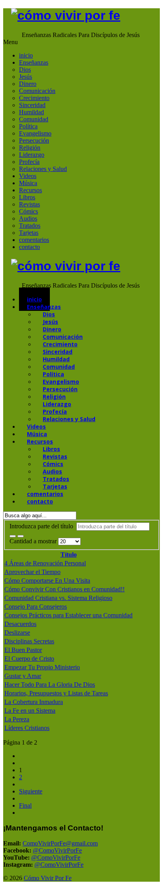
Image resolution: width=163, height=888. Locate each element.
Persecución (34, 140)
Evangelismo (35, 133)
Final (25, 805)
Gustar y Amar (22, 676)
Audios (28, 218)
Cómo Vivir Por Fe (48, 878)
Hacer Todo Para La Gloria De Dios (49, 684)
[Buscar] (12, 536)
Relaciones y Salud (43, 168)
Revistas (29, 204)
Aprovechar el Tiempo (32, 571)
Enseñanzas (33, 62)
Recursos (30, 190)
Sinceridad (32, 105)
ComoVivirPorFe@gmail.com (60, 843)
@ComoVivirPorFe (57, 850)
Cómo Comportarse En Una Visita (47, 580)
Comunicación (37, 90)
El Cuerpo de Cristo (29, 658)
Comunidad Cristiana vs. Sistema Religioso (58, 597)
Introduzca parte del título (42, 526)
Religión (29, 147)
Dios (25, 69)
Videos (27, 176)
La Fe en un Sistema (29, 710)
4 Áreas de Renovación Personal (45, 563)
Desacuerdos (20, 623)
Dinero (27, 83)
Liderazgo (31, 154)
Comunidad (33, 119)
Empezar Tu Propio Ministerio (42, 667)
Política (28, 126)
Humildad (31, 112)
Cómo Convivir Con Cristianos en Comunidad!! (64, 589)
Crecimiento (34, 98)
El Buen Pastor (23, 649)
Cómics (28, 211)
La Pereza (16, 719)
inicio (26, 55)
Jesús (25, 76)
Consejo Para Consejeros (35, 606)
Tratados (29, 225)
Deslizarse (17, 632)
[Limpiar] (20, 536)
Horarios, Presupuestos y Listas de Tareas (56, 693)
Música (28, 183)
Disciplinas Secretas (29, 641)
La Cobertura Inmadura (33, 702)
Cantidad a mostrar (33, 541)
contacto (29, 246)
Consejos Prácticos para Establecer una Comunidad (68, 615)
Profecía (29, 161)
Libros (27, 197)
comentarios (34, 239)
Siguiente (30, 791)
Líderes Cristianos (26, 728)
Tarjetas (28, 232)
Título (69, 554)
